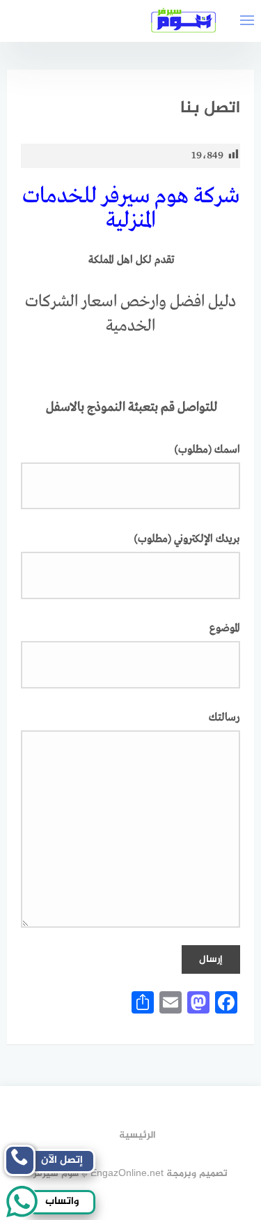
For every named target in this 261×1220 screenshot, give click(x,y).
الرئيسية (137, 1135)
